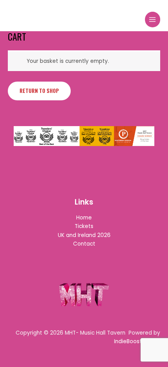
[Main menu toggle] (152, 19)
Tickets (84, 226)
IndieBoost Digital (137, 341)
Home (84, 217)
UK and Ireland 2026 (84, 235)
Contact (84, 244)
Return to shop (39, 90)
